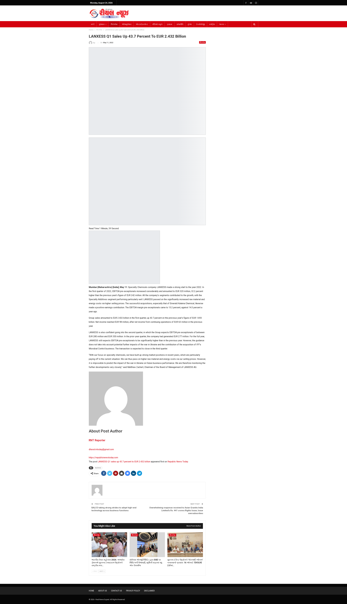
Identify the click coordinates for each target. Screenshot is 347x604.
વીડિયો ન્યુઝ (157, 24)
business (98, 468)
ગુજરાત (102, 24)
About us (102, 591)
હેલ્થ (190, 24)
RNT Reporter (97, 440)
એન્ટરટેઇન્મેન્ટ (142, 24)
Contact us (116, 591)
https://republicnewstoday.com (103, 457)
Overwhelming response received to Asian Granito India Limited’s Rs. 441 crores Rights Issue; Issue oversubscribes (176, 510)
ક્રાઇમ (169, 24)
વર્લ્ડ (92, 24)
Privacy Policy (133, 591)
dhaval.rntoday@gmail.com (101, 449)
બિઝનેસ (114, 24)
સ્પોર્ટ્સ (212, 24)
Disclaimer (149, 591)
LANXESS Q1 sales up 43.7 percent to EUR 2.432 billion (124, 461)
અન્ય (221, 24)
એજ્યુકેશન (126, 24)
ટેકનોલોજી (200, 24)
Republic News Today (178, 461)
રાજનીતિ (180, 24)
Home (91, 591)
